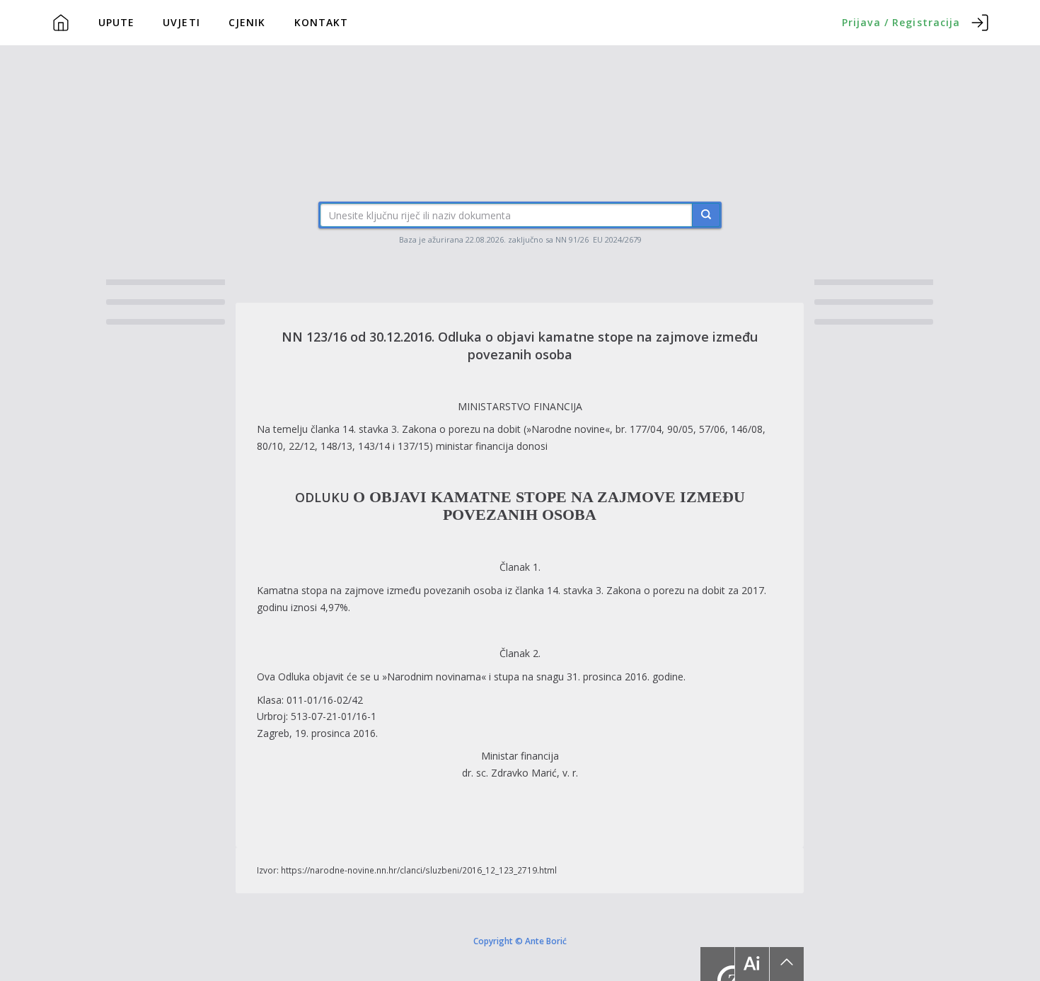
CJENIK (247, 22)
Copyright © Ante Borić (520, 940)
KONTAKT (321, 22)
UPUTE (116, 22)
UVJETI (181, 22)
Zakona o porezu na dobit (460, 429)
